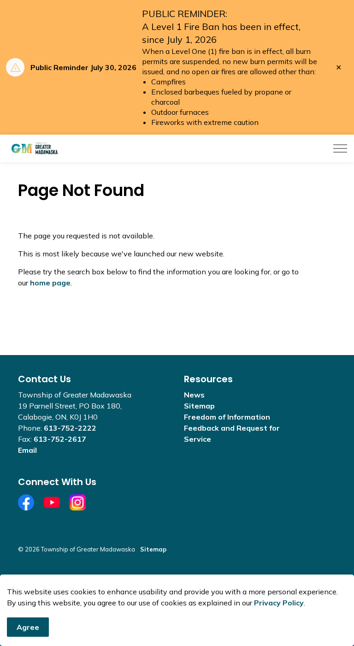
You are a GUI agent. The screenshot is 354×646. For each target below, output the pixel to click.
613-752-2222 (70, 428)
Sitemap (199, 405)
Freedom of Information (227, 416)
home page (50, 282)
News (194, 394)
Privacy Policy (279, 602)
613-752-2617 (60, 439)
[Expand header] (340, 148)
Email (27, 450)
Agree (28, 627)
